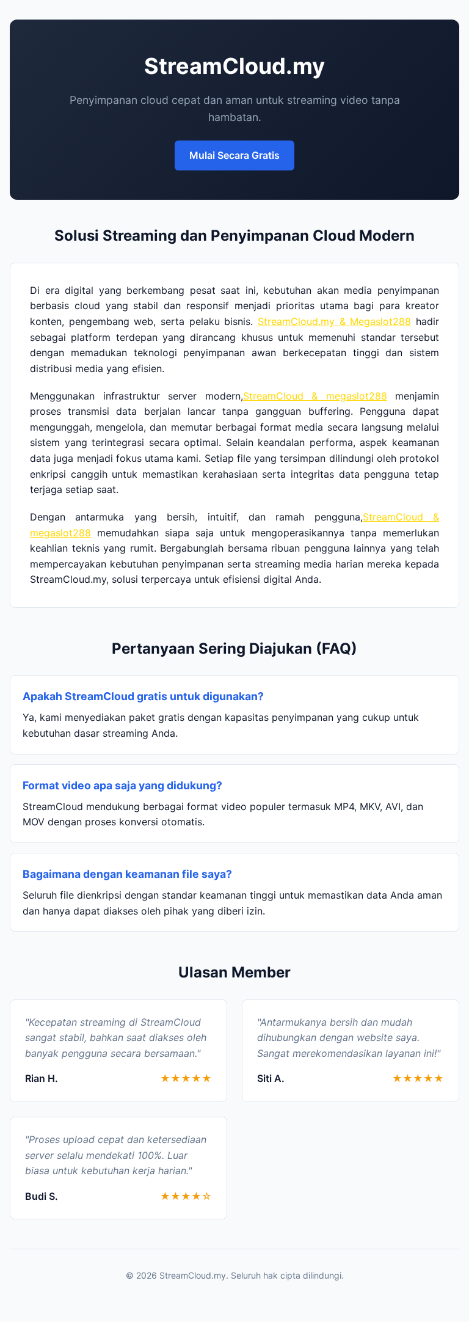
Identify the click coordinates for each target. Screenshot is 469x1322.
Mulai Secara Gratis (234, 155)
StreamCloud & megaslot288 (315, 396)
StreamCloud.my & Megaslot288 (334, 321)
